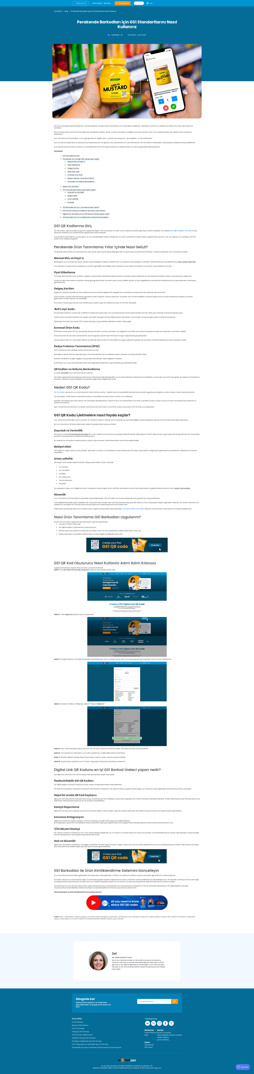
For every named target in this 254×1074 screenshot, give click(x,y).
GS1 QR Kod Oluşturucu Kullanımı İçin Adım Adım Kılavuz (84, 210)
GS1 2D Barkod (77, 1022)
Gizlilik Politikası (163, 1037)
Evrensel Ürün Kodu (74, 175)
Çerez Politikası (163, 1040)
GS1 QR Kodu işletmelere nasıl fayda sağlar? (79, 190)
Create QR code (123, 3)
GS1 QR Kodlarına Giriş (71, 156)
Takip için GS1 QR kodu (80, 1031)
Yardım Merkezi (151, 1032)
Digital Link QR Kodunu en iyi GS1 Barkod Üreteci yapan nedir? (86, 214)
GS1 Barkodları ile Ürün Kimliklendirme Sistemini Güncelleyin (86, 217)
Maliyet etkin (72, 196)
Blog (66, 11)
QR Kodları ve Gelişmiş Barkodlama (80, 181)
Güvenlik (70, 202)
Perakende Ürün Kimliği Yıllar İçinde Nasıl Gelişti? (81, 159)
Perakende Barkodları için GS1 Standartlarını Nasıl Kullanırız (93, 11)
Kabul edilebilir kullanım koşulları (169, 1035)
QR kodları (65, 373)
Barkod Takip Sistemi (80, 1025)
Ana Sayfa (58, 11)
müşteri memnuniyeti (182, 488)
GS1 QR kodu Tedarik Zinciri (82, 1035)
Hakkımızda (149, 1045)
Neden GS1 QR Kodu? (71, 186)
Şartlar (160, 1030)
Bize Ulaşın (149, 1047)
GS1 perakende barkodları (78, 434)
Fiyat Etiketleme (73, 165)
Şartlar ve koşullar (164, 1032)
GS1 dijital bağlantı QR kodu (181, 231)
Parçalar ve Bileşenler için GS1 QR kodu (87, 1041)
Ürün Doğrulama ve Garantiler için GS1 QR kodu (90, 1044)
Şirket (147, 1042)
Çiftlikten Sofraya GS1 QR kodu (83, 1038)
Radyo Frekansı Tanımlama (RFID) (80, 178)
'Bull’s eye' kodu (73, 172)
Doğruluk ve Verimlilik (75, 192)
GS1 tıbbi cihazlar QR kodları (133, 509)
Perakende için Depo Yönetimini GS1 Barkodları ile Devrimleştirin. (97, 1047)
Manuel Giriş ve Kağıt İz (76, 161)
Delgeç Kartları (73, 168)
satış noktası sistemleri (187, 262)
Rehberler (149, 1030)
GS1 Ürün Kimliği (78, 1028)
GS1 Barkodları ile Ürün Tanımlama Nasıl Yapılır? (81, 207)
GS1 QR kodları (59, 392)
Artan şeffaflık (72, 199)
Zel (122, 35)
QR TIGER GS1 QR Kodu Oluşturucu (76, 570)
